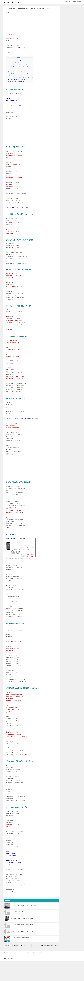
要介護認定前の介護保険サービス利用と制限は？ (49, 945)
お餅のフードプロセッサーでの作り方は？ (18, 911)
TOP (9, 952)
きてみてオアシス (11, 2)
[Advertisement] (31, 23)
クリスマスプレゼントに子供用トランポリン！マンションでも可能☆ (23, 905)
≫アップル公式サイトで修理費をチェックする (17, 263)
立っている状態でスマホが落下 (14, 62)
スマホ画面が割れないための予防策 (15, 81)
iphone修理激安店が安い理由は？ (15, 75)
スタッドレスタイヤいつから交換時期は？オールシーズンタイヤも (23, 918)
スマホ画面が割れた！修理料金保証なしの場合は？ (19, 66)
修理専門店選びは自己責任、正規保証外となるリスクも (20, 77)
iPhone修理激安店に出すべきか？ (15, 69)
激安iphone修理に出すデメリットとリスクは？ (18, 73)
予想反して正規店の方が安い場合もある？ (17, 71)
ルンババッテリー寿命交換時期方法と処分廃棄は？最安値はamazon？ (24, 924)
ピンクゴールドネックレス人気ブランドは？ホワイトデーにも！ (22, 931)
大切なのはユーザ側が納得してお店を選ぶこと (18, 79)
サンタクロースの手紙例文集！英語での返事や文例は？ (21, 937)
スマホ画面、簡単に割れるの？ (14, 60)
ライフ (7, 12)
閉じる (20, 57)
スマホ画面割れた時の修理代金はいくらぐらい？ (18, 64)
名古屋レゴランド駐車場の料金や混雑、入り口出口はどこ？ (16, 945)
